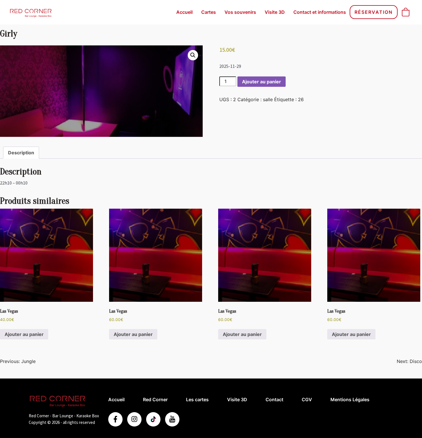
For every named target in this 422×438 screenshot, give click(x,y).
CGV (307, 399)
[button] (193, 55)
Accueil (184, 12)
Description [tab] (21, 152)
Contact (274, 399)
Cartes (208, 12)
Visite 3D (275, 12)
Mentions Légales (349, 399)
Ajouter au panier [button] (24, 334)
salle (268, 99)
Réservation (374, 12)
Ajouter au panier (261, 81)
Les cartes (197, 399)
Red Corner (155, 399)
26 (301, 99)
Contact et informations (319, 12)
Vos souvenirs (240, 12)
